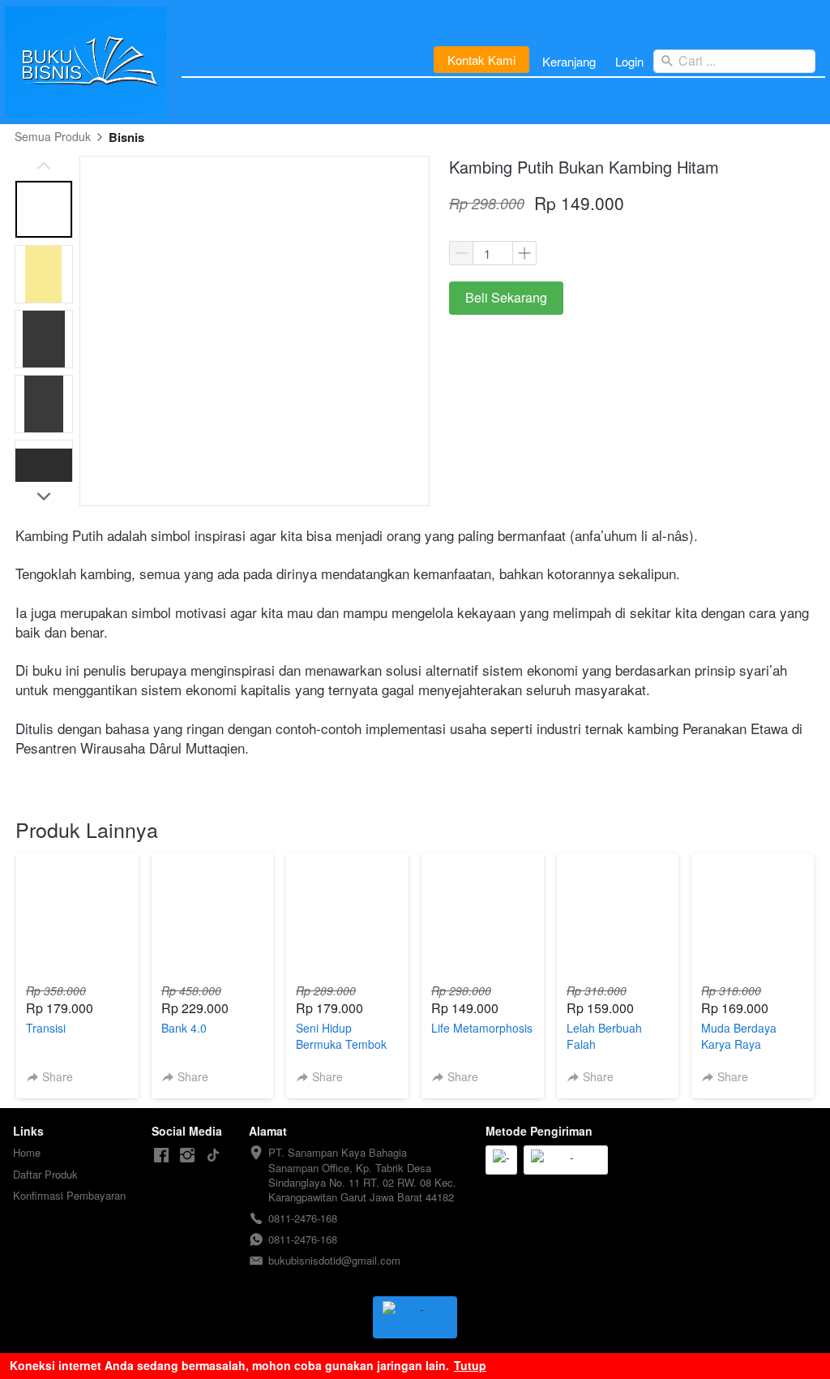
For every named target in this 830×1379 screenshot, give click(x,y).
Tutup (470, 1365)
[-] (161, 1155)
